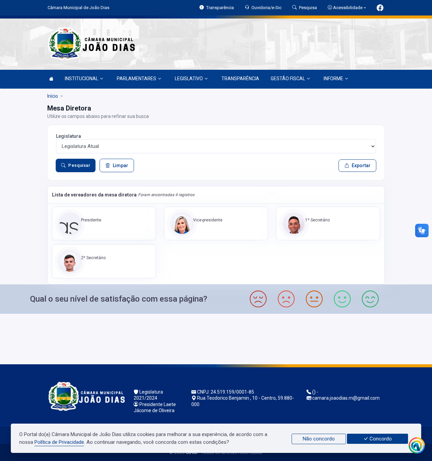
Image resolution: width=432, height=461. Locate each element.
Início (52, 96)
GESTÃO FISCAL (288, 78)
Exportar (361, 165)
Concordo (380, 439)
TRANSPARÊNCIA (240, 78)
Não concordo (319, 439)
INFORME (333, 78)
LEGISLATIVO (189, 78)
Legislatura (68, 136)
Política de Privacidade (59, 442)
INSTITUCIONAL (81, 78)
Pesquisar (79, 165)
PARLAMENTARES (136, 78)
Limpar (120, 165)
